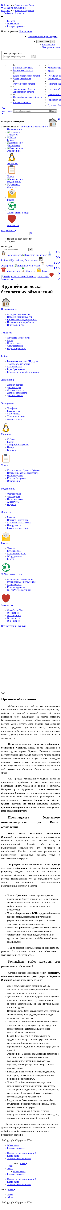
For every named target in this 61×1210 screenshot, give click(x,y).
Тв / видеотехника (16, 416)
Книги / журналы (16, 587)
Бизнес (4, 543)
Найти (53, 111)
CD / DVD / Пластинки (19, 590)
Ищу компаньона (15, 325)
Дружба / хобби (15, 610)
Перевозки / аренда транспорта (22, 473)
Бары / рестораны (16, 369)
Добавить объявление (14, 8)
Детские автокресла (17, 393)
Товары (11, 548)
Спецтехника (14, 343)
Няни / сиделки (15, 475)
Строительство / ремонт (19, 522)
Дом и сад (6, 512)
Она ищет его (14, 615)
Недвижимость (8, 309)
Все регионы (25, 31)
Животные (6, 434)
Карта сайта (13, 1155)
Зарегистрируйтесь (24, 5)
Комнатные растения (17, 528)
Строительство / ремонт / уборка (23, 470)
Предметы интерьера (17, 520)
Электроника (8, 403)
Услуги (4, 465)
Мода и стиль (8, 488)
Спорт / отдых (14, 584)
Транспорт (6, 332)
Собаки (11, 439)
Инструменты (14, 525)
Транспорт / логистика (18, 364)
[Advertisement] (30, 659)
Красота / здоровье (16, 478)
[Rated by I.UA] (19, 1166)
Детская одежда (15, 384)
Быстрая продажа (16, 26)
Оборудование (14, 556)
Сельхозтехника (15, 345)
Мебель (11, 517)
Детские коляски (15, 390)
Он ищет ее (13, 613)
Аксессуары (13, 501)
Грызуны (11, 450)
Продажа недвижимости (19, 317)
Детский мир (7, 379)
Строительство (14, 366)
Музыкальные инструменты (21, 582)
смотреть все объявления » (34, 126)
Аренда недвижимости (18, 314)
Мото (10, 340)
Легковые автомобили (18, 337)
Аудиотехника (14, 419)
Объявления (13, 23)
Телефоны (12, 408)
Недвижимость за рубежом (20, 322)
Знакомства (7, 605)
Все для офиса (14, 551)
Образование (13, 481)
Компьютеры (13, 411)
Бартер (10, 559)
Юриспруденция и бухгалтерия (23, 372)
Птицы (10, 447)
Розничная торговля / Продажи (22, 361)
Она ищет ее (13, 621)
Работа (4, 356)
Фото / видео (13, 413)
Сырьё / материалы (16, 553)
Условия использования (19, 1158)
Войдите (5, 5)
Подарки (11, 504)
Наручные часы (15, 499)
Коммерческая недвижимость (22, 319)
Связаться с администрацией (21, 1153)
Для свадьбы (13, 496)
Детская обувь (14, 387)
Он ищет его (13, 618)
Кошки (10, 442)
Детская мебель (15, 395)
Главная (11, 21)
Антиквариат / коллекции (20, 579)
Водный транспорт (16, 348)
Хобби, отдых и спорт (12, 574)
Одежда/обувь (14, 493)
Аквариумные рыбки (18, 444)
